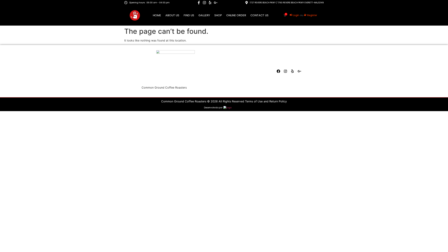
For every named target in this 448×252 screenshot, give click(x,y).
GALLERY (204, 15)
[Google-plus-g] (215, 2)
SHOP (218, 15)
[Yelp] (210, 2)
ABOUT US (172, 15)
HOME (157, 15)
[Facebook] (278, 71)
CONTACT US (259, 15)
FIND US (189, 15)
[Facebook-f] (199, 2)
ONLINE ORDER (236, 15)
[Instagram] (204, 2)
